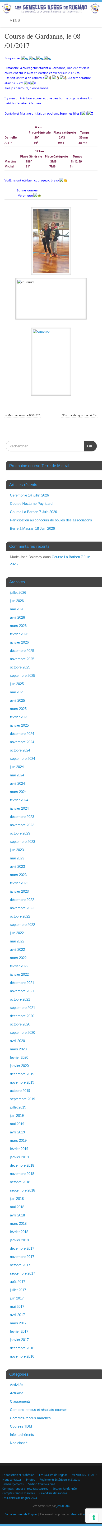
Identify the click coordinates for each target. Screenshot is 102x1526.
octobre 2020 (20, 1024)
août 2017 (17, 1282)
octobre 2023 (20, 833)
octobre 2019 (20, 1091)
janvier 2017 (19, 1340)
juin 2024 (17, 767)
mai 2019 (17, 1124)
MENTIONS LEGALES (84, 1475)
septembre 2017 (22, 1273)
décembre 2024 (22, 734)
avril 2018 (17, 1215)
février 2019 (19, 1149)
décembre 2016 (22, 1348)
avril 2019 (17, 1132)
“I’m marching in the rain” (79, 415)
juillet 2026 (18, 592)
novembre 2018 (22, 1174)
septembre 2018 (22, 1190)
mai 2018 (17, 1207)
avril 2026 (17, 617)
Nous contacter (11, 1479)
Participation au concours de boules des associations (51, 520)
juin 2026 (17, 601)
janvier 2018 (19, 1240)
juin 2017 (17, 1298)
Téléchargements (12, 1484)
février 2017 (19, 1331)
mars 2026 (18, 626)
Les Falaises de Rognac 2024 (19, 1498)
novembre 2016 (22, 1356)
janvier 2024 (19, 808)
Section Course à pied (41, 1484)
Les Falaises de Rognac (53, 1475)
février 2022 (19, 966)
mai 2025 (17, 692)
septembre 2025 (22, 675)
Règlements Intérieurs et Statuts (60, 1479)
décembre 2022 (22, 900)
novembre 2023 (22, 825)
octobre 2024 (20, 750)
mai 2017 (17, 1306)
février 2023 (19, 883)
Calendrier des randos (53, 1493)
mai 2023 (17, 858)
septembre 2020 (22, 1032)
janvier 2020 (19, 1066)
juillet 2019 (18, 1107)
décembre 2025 (22, 651)
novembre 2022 (22, 908)
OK (88, 446)
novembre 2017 (22, 1257)
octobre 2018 (20, 1182)
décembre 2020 (22, 1016)
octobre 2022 (20, 916)
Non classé (19, 1443)
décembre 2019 (22, 1074)
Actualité (16, 1393)
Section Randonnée (65, 1488)
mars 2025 (18, 709)
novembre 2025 (22, 659)
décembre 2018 (22, 1165)
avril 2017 (17, 1315)
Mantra (74, 1514)
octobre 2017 (20, 1265)
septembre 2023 (22, 842)
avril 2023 (17, 866)
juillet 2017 (18, 1290)
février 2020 (19, 1057)
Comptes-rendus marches (30, 1418)
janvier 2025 (19, 725)
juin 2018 (17, 1199)
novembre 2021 (22, 991)
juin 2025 (17, 684)
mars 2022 (18, 958)
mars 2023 (18, 875)
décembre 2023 (22, 817)
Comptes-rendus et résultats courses (39, 1410)
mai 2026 (17, 609)
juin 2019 (17, 1115)
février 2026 (19, 634)
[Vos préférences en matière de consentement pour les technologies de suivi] (93, 1517)
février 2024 (19, 800)
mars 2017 (18, 1323)
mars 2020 (18, 1049)
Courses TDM (21, 1426)
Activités (16, 1385)
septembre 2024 (22, 758)
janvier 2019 (19, 1157)
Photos (30, 1479)
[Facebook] (96, 9)
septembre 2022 (22, 925)
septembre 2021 (22, 1008)
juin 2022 (17, 933)
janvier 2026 (19, 642)
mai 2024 (17, 775)
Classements (20, 1401)
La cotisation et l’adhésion (18, 1475)
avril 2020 (17, 1041)
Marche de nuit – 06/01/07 (22, 415)
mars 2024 (18, 792)
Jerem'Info (63, 1506)
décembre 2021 (22, 983)
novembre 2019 (22, 1082)
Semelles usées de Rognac (21, 1514)
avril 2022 (17, 949)
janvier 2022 (19, 974)
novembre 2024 (22, 742)
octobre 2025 (20, 667)
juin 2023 (17, 850)
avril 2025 (17, 700)
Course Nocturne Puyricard (31, 503)
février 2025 (19, 717)
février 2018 (19, 1232)
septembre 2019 (22, 1099)
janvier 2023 (19, 891)
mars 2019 (18, 1140)
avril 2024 (17, 783)
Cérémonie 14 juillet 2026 (29, 495)
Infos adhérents (22, 1435)
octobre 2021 (20, 999)
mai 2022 (17, 941)
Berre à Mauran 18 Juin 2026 (32, 528)
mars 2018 (18, 1223)
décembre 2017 (22, 1248)
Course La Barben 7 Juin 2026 (33, 512)
